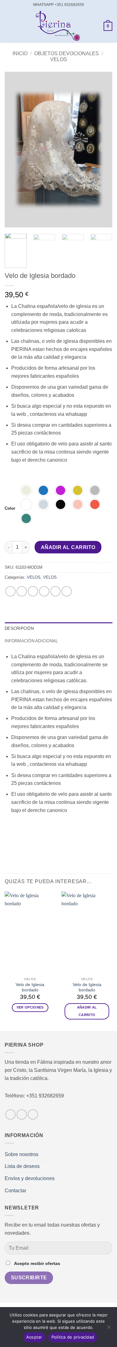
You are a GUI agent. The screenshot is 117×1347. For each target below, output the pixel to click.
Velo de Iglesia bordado (30, 987)
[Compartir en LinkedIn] (66, 591)
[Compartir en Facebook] (22, 591)
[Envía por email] (44, 591)
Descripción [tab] (19, 628)
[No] (108, 1329)
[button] (8, 26)
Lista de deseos (22, 1166)
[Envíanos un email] (33, 1114)
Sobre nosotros (21, 1154)
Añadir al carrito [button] (87, 1011)
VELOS (58, 59)
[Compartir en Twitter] (33, 591)
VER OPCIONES (30, 1007)
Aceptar (34, 1337)
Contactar (15, 1190)
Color (10, 508)
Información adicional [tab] (31, 641)
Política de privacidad (72, 1337)
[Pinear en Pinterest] (55, 591)
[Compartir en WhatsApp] (10, 591)
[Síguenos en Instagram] (22, 1114)
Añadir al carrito (68, 547)
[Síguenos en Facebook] (10, 1114)
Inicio (19, 53)
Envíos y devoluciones (30, 1178)
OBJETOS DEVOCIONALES (66, 53)
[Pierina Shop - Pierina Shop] (58, 26)
